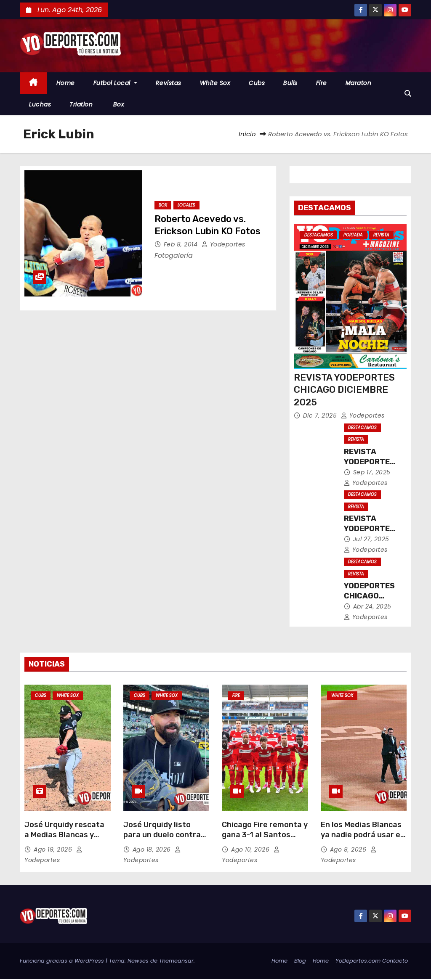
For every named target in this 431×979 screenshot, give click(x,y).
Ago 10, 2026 (251, 849)
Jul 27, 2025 (371, 539)
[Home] (33, 83)
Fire (321, 83)
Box (117, 104)
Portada (353, 235)
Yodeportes (226, 244)
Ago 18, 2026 (153, 849)
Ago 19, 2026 (54, 849)
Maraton (359, 83)
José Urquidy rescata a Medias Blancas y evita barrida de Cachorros (64, 840)
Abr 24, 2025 (372, 606)
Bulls (290, 83)
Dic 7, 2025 (321, 415)
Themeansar (176, 961)
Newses (138, 961)
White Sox (215, 83)
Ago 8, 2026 (349, 849)
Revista (381, 235)
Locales (186, 205)
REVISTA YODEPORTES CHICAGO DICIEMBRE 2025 (344, 390)
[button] (407, 93)
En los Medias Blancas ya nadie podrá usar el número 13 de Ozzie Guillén (361, 840)
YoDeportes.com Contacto (371, 961)
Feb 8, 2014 (182, 244)
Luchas (40, 104)
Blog (300, 961)
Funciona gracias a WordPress (63, 961)
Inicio (247, 134)
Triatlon (81, 104)
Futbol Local (113, 83)
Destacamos (318, 235)
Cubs (257, 83)
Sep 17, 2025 (372, 472)
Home (65, 83)
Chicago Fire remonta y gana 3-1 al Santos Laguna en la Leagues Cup (265, 840)
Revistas (168, 83)
